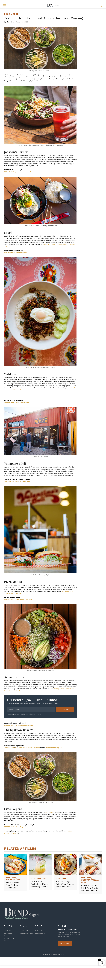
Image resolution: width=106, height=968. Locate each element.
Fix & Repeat (49, 812)
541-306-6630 (9, 725)
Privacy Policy (24, 930)
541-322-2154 (9, 481)
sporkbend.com (21, 252)
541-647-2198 (9, 172)
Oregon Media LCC (26, 933)
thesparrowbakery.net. (54, 747)
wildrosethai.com (22, 402)
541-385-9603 (9, 827)
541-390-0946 (9, 252)
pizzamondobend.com (24, 599)
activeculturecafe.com (24, 725)
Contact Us (8, 933)
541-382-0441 (9, 402)
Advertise (7, 936)
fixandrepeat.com (22, 827)
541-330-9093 (9, 599)
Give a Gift (38, 930)
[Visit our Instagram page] (62, 926)
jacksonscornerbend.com (25, 172)
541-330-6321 (9, 747)
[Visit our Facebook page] (58, 926)
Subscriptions (40, 933)
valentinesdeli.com (22, 481)
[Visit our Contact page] (65, 926)
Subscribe (65, 709)
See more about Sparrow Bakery (27, 747)
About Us (7, 930)
